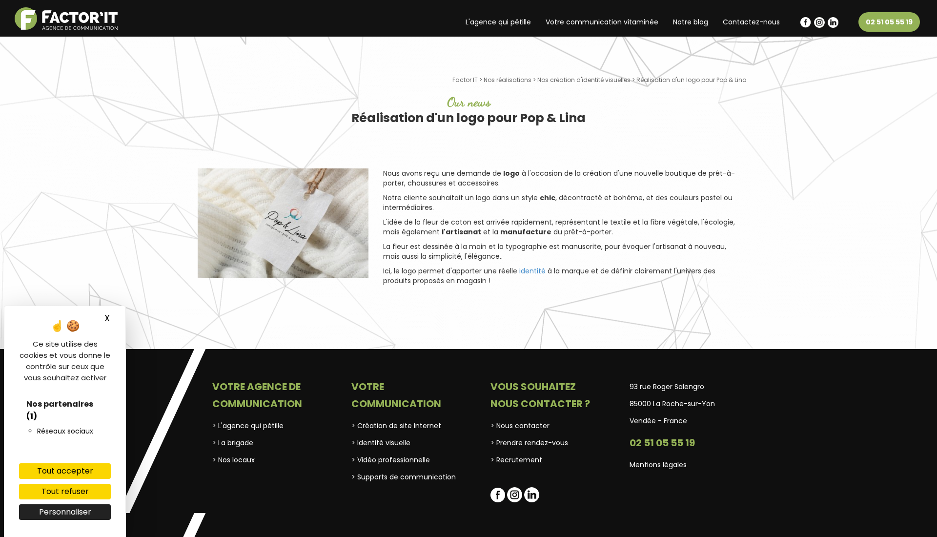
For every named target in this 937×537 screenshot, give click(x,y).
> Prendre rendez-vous (529, 443)
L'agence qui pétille (498, 22)
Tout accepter (65, 470)
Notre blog (690, 22)
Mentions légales (658, 465)
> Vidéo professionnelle (390, 460)
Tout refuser (65, 491)
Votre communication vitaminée (602, 22)
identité (532, 271)
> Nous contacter (520, 426)
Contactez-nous (751, 22)
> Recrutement (516, 460)
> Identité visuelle (380, 443)
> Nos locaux (233, 460)
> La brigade (232, 443)
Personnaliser (65, 511)
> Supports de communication (403, 477)
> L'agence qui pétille (248, 426)
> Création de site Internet (396, 426)
